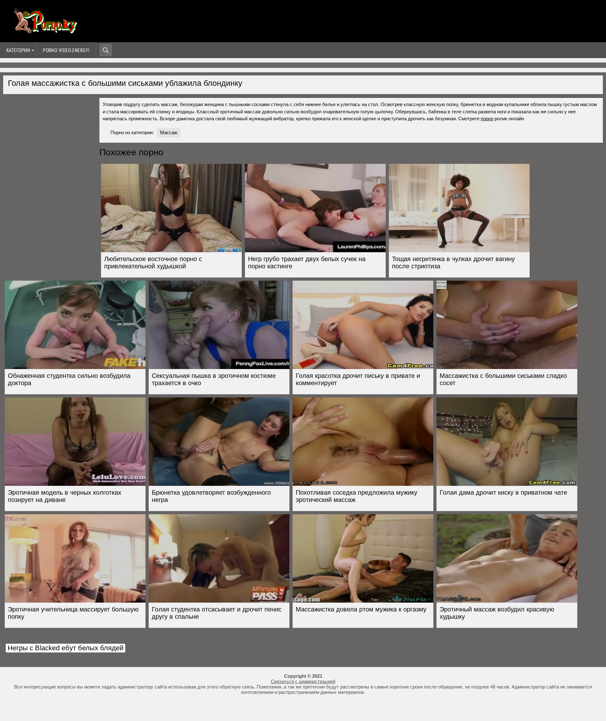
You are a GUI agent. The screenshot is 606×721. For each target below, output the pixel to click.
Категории (18, 50)
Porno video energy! (66, 50)
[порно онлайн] (44, 31)
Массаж (168, 132)
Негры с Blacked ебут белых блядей (65, 648)
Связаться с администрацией (303, 681)
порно (487, 118)
